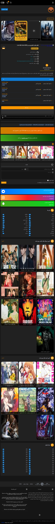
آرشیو (3, 241)
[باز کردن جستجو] (10, 2)
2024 (41, 471)
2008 (41, 456)
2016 (41, 464)
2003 (15, 451)
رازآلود (15, 221)
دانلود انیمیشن (15, 220)
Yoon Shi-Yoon (30, 61)
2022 (41, 469)
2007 (15, 454)
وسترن (41, 235)
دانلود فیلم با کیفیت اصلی (49, 124)
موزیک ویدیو (15, 229)
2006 (41, 454)
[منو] (52, 2)
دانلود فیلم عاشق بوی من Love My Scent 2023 (28, 45)
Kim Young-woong (20, 61)
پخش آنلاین (38, 83)
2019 (15, 466)
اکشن (41, 214)
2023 (31, 56)
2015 (15, 462)
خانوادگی (41, 220)
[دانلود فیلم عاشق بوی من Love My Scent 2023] (47, 55)
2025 (15, 471)
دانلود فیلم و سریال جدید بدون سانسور (26, 124)
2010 (41, 458)
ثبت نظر (3, 182)
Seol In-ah (26, 61)
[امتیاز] (50, 67)
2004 (41, 452)
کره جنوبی (32, 58)
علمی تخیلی (15, 223)
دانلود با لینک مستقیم (47, 83)
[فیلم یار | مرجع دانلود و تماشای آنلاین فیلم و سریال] (51, 9)
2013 (15, 460)
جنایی (41, 218)
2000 (41, 449)
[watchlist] (47, 65)
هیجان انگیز (41, 233)
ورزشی (15, 233)
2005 (15, 452)
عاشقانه (41, 223)
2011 (15, 458)
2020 (41, 468)
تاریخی (41, 216)
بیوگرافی (15, 214)
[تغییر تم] (3, 3)
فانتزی (41, 225)
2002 (41, 451)
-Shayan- (3, 522)
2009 (15, 456)
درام (41, 221)
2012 (41, 460)
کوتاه (41, 227)
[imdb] (3, 48)
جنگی (15, 218)
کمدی (15, 225)
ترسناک (15, 216)
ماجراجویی (15, 227)
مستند (41, 229)
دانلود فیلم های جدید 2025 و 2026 (38, 124)
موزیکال (41, 231)
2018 (41, 466)
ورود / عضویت (4, 9)
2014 (41, 462)
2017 (15, 464)
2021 (15, 468)
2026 (41, 473)
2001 (15, 449)
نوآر (15, 231)
